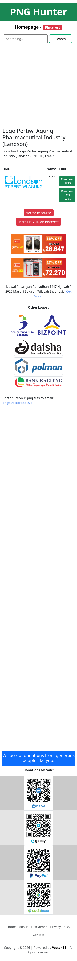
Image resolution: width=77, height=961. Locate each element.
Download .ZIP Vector (67, 195)
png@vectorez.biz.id (17, 403)
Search (60, 39)
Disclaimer (39, 927)
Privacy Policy (60, 927)
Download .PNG (67, 181)
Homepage (27, 27)
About (23, 927)
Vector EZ (59, 947)
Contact (38, 935)
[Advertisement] (38, 89)
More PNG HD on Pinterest (38, 222)
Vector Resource (38, 213)
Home (11, 927)
